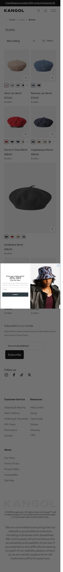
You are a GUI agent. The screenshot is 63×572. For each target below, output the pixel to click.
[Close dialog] (58, 265)
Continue (15, 294)
